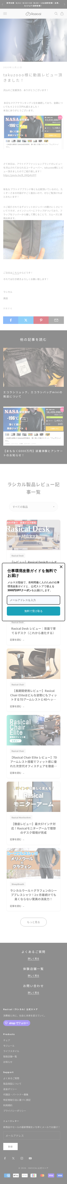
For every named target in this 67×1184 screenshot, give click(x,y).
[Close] (61, 567)
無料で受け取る (33, 611)
